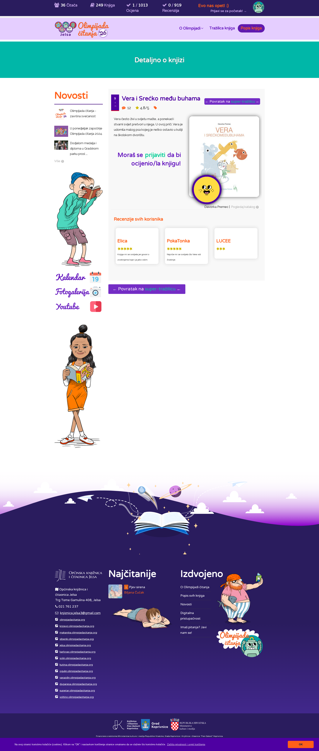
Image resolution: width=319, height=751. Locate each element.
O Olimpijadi (189, 28)
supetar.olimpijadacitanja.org (77, 690)
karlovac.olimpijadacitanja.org (77, 651)
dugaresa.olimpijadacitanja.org (78, 684)
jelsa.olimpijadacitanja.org (75, 645)
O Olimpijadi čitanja (194, 587)
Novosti (186, 604)
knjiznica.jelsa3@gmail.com (80, 613)
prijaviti (155, 155)
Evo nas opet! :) (213, 5)
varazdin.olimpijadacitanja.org (78, 677)
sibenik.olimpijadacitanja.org (77, 639)
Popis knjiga (251, 28)
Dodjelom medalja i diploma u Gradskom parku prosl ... (84, 148)
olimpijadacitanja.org (72, 619)
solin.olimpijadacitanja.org (75, 658)
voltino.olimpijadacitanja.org (77, 697)
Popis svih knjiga (192, 596)
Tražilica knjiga (222, 28)
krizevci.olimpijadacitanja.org (77, 626)
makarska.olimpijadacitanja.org (78, 632)
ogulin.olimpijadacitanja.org (76, 671)
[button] (186, 744)
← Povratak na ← (232, 101)
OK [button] (301, 744)
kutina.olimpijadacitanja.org (76, 664)
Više (57, 161)
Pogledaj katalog (243, 207)
